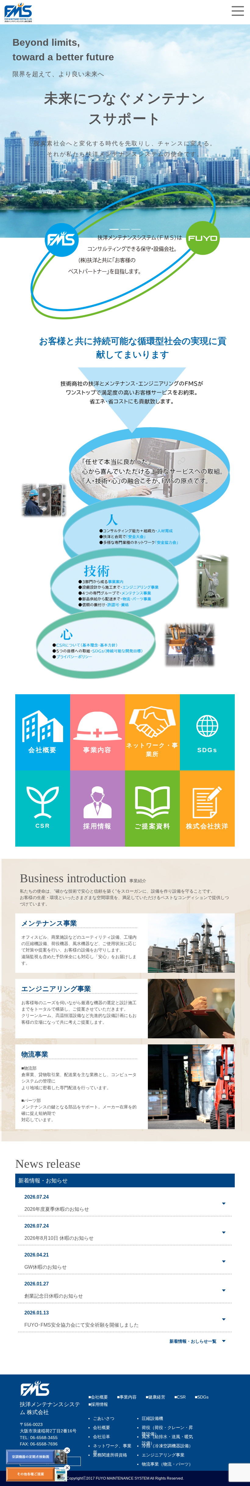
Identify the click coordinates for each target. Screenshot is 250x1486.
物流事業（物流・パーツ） (167, 1464)
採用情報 (99, 1404)
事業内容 (128, 1397)
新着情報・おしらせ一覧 (193, 1341)
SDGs (203, 1397)
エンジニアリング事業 (163, 1455)
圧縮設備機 (152, 1418)
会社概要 (99, 1397)
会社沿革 (101, 1436)
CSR (181, 1397)
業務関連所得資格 (110, 1455)
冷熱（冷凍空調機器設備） (167, 1446)
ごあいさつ (103, 1418)
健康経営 (156, 1397)
